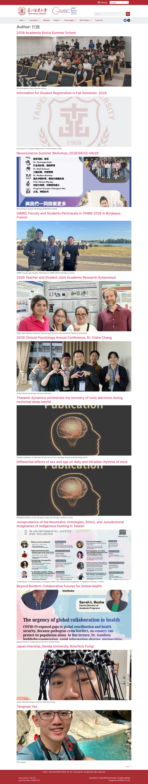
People (56, 20)
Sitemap (104, 2)
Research (46, 20)
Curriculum (33, 20)
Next (128, 767)
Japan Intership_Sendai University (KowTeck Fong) (55, 646)
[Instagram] (128, 20)
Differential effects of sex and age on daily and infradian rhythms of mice (72, 462)
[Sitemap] (99, 2)
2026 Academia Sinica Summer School (46, 33)
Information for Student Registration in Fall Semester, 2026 (62, 93)
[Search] (128, 14)
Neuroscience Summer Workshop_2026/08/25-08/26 (58, 153)
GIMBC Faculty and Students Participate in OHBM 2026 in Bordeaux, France (69, 215)
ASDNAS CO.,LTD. (124, 780)
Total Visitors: (23, 778)
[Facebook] (125, 20)
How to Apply (69, 20)
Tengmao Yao (27, 706)
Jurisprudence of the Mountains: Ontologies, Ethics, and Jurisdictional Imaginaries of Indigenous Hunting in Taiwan (70, 524)
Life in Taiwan (84, 20)
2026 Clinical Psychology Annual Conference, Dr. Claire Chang (64, 338)
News (21, 20)
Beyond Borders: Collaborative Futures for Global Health (59, 586)
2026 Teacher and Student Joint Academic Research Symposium (66, 277)
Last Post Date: (24, 780)
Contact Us (99, 20)
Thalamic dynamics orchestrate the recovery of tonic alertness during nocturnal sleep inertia (70, 400)
